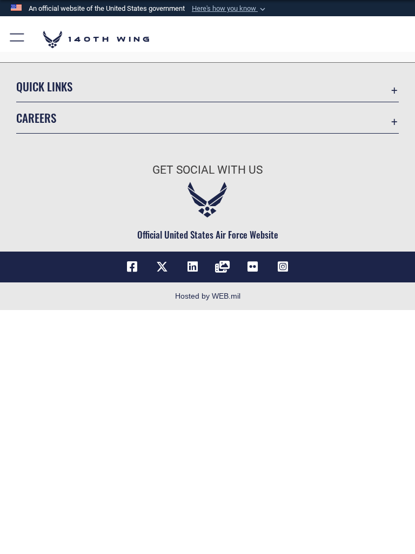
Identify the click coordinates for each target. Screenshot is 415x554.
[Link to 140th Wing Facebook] (132, 267)
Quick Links (44, 86)
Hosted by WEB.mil (207, 296)
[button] (229, 8)
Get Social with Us (207, 169)
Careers (36, 117)
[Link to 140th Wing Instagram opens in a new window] (283, 267)
